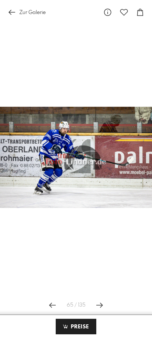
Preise (79, 327)
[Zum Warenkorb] (140, 12)
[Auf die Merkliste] (124, 12)
